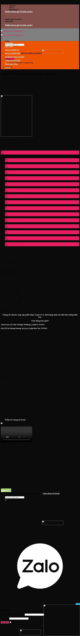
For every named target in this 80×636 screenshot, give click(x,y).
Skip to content (6, 2)
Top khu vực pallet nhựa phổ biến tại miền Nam (22, 187)
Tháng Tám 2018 (11, 303)
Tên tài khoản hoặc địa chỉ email (12, 614)
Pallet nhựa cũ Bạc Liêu (13, 217)
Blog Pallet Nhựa (11, 64)
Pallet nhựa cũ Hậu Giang (14, 211)
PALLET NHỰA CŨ (12, 50)
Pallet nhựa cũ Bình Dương (14, 247)
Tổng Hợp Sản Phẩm (13, 60)
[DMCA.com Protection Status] (6, 491)
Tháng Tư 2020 (10, 287)
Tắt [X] (78, 604)
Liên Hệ (8, 67)
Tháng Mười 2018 (11, 299)
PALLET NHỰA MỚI (12, 53)
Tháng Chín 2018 (11, 301)
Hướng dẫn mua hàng (13, 19)
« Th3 (3, 279)
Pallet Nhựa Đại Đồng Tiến (14, 175)
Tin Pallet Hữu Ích (11, 257)
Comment (29, 175)
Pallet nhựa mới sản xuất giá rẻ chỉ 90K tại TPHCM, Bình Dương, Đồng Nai (32, 163)
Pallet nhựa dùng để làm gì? (14, 223)
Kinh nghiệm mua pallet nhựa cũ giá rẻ (18, 193)
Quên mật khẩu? (6, 626)
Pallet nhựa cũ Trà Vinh (13, 199)
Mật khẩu (5, 618)
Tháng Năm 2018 (11, 307)
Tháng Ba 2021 (10, 285)
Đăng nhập (5, 622)
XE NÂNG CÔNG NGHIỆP (14, 57)
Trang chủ (9, 43)
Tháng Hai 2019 (11, 295)
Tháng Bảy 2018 (11, 305)
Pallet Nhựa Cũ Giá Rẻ (51, 493)
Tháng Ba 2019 (10, 293)
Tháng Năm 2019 (11, 289)
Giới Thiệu (9, 46)
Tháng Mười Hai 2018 (13, 297)
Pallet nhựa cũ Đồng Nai (13, 241)
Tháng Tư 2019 (10, 291)
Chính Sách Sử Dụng (12, 255)
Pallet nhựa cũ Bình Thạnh (14, 181)
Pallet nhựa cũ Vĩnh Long (14, 205)
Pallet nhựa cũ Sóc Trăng (14, 229)
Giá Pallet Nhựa (10, 169)
